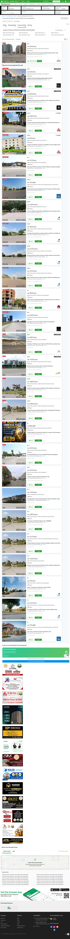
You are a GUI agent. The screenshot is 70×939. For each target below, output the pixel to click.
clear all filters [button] (17, 21)
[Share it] (23, 61)
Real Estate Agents (21, 925)
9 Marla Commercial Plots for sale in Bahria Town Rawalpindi (50, 879)
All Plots (5, 25)
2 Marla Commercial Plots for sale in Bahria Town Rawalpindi (15, 874)
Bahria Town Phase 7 (8, 34)
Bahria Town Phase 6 (40, 34)
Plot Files (29, 25)
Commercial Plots (22, 25)
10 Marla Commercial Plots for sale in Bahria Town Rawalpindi (15, 881)
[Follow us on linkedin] (54, 931)
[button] (4, 9)
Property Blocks (15, 1)
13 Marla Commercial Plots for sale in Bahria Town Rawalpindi (50, 882)
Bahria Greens (55, 32)
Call (40, 61)
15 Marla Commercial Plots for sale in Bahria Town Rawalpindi (50, 884)
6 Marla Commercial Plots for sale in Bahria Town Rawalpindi (15, 877)
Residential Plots (12, 25)
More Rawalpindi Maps (63, 851)
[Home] (2, 1)
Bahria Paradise (23, 32)
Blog (18, 918)
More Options (58, 11)
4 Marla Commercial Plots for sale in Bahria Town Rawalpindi (15, 876)
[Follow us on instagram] (54, 928)
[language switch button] (63, 1)
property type (45, 7)
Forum (18, 922)
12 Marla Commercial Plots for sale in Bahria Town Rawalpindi (15, 882)
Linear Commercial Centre (57, 34)
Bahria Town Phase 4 (24, 34)
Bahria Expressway (40, 32)
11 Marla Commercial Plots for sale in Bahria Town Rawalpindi (50, 881)
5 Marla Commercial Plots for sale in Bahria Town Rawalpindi (50, 876)
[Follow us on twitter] (51, 931)
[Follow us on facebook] (51, 928)
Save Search (65, 18)
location (24, 7)
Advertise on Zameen (5, 925)
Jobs (2, 922)
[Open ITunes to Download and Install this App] (55, 890)
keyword (24, 11)
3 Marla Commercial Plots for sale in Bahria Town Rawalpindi (50, 874)
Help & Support (4, 923)
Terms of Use (3, 927)
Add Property (20, 927)
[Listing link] (32, 52)
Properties (6, 1)
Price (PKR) (4, 11)
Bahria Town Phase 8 (8, 32)
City (9, 7)
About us (3, 918)
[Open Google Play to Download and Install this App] (64, 890)
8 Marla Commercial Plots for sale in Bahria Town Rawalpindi (15, 879)
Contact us (3, 920)
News (18, 920)
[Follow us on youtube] (57, 928)
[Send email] (28, 61)
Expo (18, 923)
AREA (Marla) (58, 7)
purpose (3, 7)
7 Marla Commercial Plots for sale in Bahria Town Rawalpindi (50, 877)
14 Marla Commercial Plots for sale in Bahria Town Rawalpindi (15, 884)
